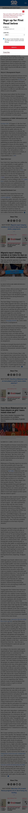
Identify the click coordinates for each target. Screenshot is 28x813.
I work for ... (6, 32)
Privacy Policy (6, 52)
